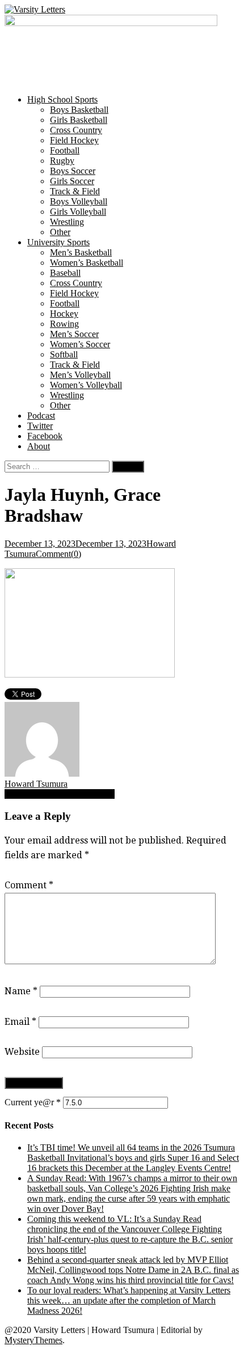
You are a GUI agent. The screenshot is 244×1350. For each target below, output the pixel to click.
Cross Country (76, 130)
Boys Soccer (72, 171)
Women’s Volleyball (86, 385)
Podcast (41, 415)
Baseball (65, 273)
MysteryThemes (33, 1340)
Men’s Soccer (74, 334)
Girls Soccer (72, 181)
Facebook (44, 436)
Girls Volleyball (78, 211)
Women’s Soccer (80, 344)
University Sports (58, 242)
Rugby (62, 160)
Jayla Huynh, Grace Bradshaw (60, 794)
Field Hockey (74, 140)
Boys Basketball (79, 109)
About (38, 446)
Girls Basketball (78, 120)
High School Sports (62, 99)
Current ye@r (33, 1102)
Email (20, 1021)
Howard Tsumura (36, 784)
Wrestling (67, 222)
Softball (64, 354)
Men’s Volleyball (80, 375)
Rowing (64, 324)
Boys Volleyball (78, 201)
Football (64, 150)
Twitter (40, 426)
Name (21, 991)
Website (22, 1051)
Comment (29, 885)
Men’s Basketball (81, 252)
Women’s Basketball (86, 262)
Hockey (64, 313)
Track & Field (75, 191)
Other (60, 232)
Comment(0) (58, 554)
